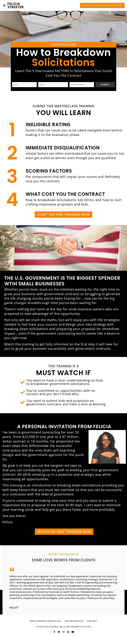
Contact (92, 621)
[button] (4, 5)
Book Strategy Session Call (45, 621)
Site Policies (86, 627)
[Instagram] (64, 632)
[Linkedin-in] (68, 632)
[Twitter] (59, 632)
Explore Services (74, 621)
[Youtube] (73, 632)
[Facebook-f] (54, 632)
